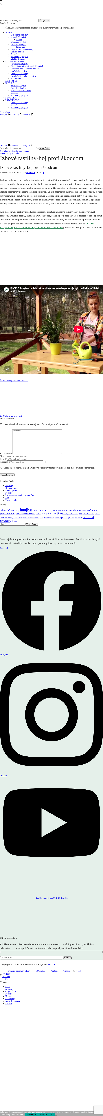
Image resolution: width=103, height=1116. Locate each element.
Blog (9, 153)
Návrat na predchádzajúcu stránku (14, 151)
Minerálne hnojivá (18, 42)
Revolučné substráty (19, 64)
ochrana (97, 514)
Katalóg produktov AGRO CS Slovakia (52, 898)
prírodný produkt (67, 518)
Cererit (19, 39)
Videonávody (5, 112)
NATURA (9, 83)
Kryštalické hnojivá (19, 71)
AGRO (8, 32)
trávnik (5, 521)
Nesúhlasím (39, 1115)
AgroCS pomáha (61, 28)
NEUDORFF (11, 98)
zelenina (13, 521)
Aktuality (14, 28)
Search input (5, 20)
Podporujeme (11, 490)
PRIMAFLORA (12, 100)
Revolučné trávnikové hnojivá (23, 76)
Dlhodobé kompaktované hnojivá (25, 69)
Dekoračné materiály (19, 35)
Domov (3, 153)
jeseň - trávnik (7, 513)
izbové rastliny (45, 510)
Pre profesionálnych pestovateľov (19, 495)
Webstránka (5, 462)
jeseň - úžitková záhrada (25, 514)
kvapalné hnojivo (52, 513)
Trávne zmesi (16, 78)
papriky (51, 517)
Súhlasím (29, 1115)
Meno (3, 456)
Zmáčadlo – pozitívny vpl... (11, 416)
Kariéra (71, 28)
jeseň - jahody (69, 510)
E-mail (3, 459)
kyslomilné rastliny (72, 514)
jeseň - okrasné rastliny (88, 510)
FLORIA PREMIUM (14, 61)
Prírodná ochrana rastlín (21, 90)
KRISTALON (11, 81)
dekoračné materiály (9, 510)
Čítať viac (50, 1115)
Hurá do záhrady (12, 488)
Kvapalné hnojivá (18, 37)
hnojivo (26, 509)
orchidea (17, 518)
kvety (64, 514)
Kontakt (40, 28)
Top (7, 498)
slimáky (80, 517)
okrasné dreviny (7, 517)
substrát (88, 517)
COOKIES (40, 971)
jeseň (59, 510)
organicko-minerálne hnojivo (30, 517)
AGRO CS (30, 172)
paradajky (58, 517)
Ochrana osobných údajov (19, 971)
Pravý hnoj (20, 47)
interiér (35, 510)
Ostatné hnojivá (17, 52)
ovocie (46, 518)
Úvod (7, 28)
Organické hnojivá (18, 44)
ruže (76, 517)
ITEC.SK (52, 964)
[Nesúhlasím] (56, 1115)
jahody (55, 510)
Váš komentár (6, 454)
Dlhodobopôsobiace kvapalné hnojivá (27, 66)
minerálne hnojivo (88, 514)
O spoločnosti (24, 28)
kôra (80, 514)
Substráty (15, 54)
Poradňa (33, 28)
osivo (41, 517)
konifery (38, 514)
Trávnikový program (19, 56)
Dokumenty (49, 28)
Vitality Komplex (18, 59)
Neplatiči (66, 971)
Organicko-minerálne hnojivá (23, 49)
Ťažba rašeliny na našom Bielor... (14, 380)
